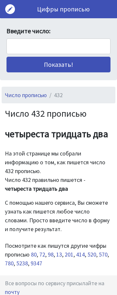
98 (51, 254)
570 (103, 254)
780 (9, 263)
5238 (22, 263)
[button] (58, 64)
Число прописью (26, 95)
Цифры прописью (63, 9)
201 (69, 254)
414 (80, 254)
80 (34, 254)
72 (42, 254)
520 (91, 254)
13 (59, 254)
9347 (36, 263)
